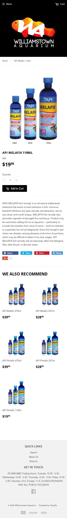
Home (5, 60)
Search (33, 452)
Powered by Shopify (48, 505)
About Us (33, 456)
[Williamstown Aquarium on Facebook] (33, 492)
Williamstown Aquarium (25, 505)
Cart (62, 3)
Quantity (6, 174)
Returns (33, 461)
